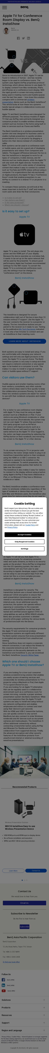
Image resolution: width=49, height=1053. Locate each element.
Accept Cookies (24, 535)
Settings (24, 549)
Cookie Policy (30, 525)
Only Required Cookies (24, 542)
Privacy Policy (12, 527)
